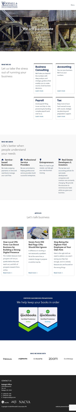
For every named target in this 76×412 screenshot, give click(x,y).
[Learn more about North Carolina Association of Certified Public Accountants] (14, 402)
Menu (73, 5)
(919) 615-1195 (7, 394)
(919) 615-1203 (7, 395)
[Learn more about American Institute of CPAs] (5, 402)
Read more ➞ (12, 273)
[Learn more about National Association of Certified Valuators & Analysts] (24, 402)
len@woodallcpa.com (9, 397)
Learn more (43, 91)
